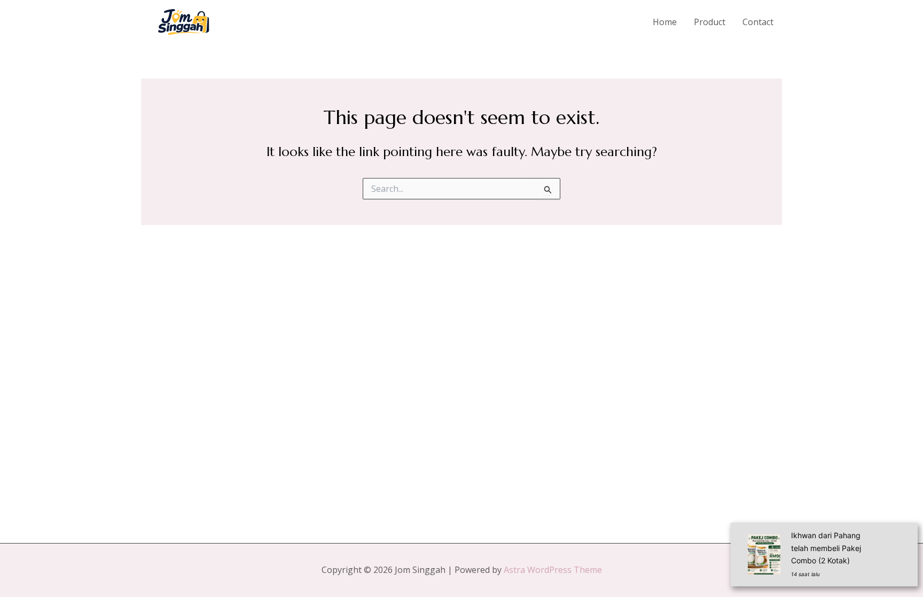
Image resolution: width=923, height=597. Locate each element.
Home (665, 22)
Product (709, 22)
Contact (757, 22)
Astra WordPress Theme (553, 570)
